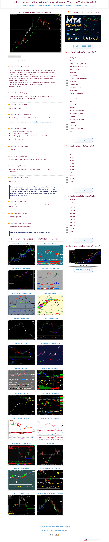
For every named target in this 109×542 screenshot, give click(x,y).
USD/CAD (72, 211)
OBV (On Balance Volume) (77, 87)
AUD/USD (72, 214)
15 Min (72, 161)
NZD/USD (72, 216)
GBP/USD (72, 205)
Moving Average (74, 69)
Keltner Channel (74, 96)
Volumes (72, 116)
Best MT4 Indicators (28, 5)
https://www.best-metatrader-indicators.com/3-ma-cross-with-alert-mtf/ (30, 122)
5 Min (71, 155)
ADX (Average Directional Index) (79, 67)
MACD (71, 55)
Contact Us (77, 5)
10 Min (72, 158)
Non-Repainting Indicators (62, 5)
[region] (83, 258)
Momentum (73, 72)
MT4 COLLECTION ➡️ (83, 46)
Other (71, 131)
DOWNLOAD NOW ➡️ (83, 269)
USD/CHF (72, 208)
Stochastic (73, 61)
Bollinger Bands (74, 58)
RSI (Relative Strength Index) (78, 64)
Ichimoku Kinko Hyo (75, 105)
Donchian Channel (75, 99)
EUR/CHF (72, 222)
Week (71, 175)
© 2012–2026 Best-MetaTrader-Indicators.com (54, 530)
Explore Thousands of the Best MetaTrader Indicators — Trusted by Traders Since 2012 (54, 2)
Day (71, 172)
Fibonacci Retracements (76, 93)
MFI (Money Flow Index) (76, 113)
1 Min (71, 149)
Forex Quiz (42, 526)
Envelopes (73, 81)
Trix (71, 102)
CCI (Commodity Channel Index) (78, 78)
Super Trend (73, 90)
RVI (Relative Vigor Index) (77, 128)
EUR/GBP (72, 219)
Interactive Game (50, 526)
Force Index (73, 125)
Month (72, 178)
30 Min (72, 164)
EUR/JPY (72, 225)
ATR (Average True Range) (77, 119)
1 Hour (72, 166)
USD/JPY (72, 202)
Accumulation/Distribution (77, 111)
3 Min (71, 152)
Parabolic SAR (74, 84)
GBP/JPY (72, 228)
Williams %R (73, 75)
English (90, 540)
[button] (66, 256)
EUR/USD (72, 199)
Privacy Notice (59, 526)
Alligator (72, 108)
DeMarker (72, 122)
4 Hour (72, 169)
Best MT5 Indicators (44, 5)
